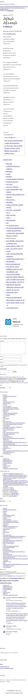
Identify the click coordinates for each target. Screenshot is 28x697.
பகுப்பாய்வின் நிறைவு (12, 308)
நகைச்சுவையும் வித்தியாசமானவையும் (10, 468)
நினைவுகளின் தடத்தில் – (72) (14, 246)
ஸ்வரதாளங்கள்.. (11, 220)
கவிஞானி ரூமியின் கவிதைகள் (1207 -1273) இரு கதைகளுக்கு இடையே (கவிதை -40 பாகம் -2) (15, 279)
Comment (2, 341)
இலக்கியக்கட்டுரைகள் (19, 6)
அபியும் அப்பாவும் (6, 425)
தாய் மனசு (9, 184)
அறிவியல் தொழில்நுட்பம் (10, 6)
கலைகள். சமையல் (11, 7)
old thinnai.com (14, 381)
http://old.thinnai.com (15, 578)
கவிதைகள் (17, 7)
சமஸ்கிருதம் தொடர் (4, 666)
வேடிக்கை (9, 176)
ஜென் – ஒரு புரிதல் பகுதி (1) (14, 248)
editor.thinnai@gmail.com (22, 378)
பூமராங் (8, 251)
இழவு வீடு (9, 163)
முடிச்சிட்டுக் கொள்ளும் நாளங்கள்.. (9, 396)
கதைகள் (6, 7)
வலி (7, 223)
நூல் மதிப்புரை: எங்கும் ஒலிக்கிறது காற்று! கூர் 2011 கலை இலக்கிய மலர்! (14, 269)
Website (1, 362)
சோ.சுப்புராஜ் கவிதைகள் (13, 264)
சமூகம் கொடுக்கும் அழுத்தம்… (18, 608)
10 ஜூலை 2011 (11, 34)
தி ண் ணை (2, 1)
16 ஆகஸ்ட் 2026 (10, 10)
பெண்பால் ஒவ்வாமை (12, 182)
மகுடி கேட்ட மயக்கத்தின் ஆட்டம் (9, 414)
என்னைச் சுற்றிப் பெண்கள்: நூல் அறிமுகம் (11, 408)
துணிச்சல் (6, 486)
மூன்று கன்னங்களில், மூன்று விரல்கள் (10, 407)
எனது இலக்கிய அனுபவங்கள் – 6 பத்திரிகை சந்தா (12, 151)
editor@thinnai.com (3, 378)
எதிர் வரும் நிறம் (10, 215)
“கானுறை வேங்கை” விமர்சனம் (15, 179)
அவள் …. (9, 218)
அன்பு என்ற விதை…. (14, 490)
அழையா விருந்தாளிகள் (13, 274)
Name (1, 356)
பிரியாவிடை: (9, 202)
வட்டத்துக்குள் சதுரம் (12, 225)
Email (1, 359)
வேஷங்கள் (9, 171)
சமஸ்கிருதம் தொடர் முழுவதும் (6, 582)
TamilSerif (16, 580)
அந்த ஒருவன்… (11, 199)
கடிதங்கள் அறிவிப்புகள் (7, 463)
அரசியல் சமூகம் (3, 6)
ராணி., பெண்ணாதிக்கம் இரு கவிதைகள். (11, 432)
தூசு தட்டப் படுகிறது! (12, 187)
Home (1, 664)
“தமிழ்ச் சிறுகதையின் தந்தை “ (15, 259)
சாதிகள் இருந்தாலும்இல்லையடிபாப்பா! (16, 473)
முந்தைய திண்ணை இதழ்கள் (6, 668)
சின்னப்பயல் (8, 26)
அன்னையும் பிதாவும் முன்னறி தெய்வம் (10, 413)
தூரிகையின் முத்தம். (12, 292)
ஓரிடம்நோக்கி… (10, 261)
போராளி (11, 487)
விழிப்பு (8, 295)
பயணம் (8, 174)
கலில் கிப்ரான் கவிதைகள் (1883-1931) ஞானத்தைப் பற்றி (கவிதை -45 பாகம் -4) (14, 287)
